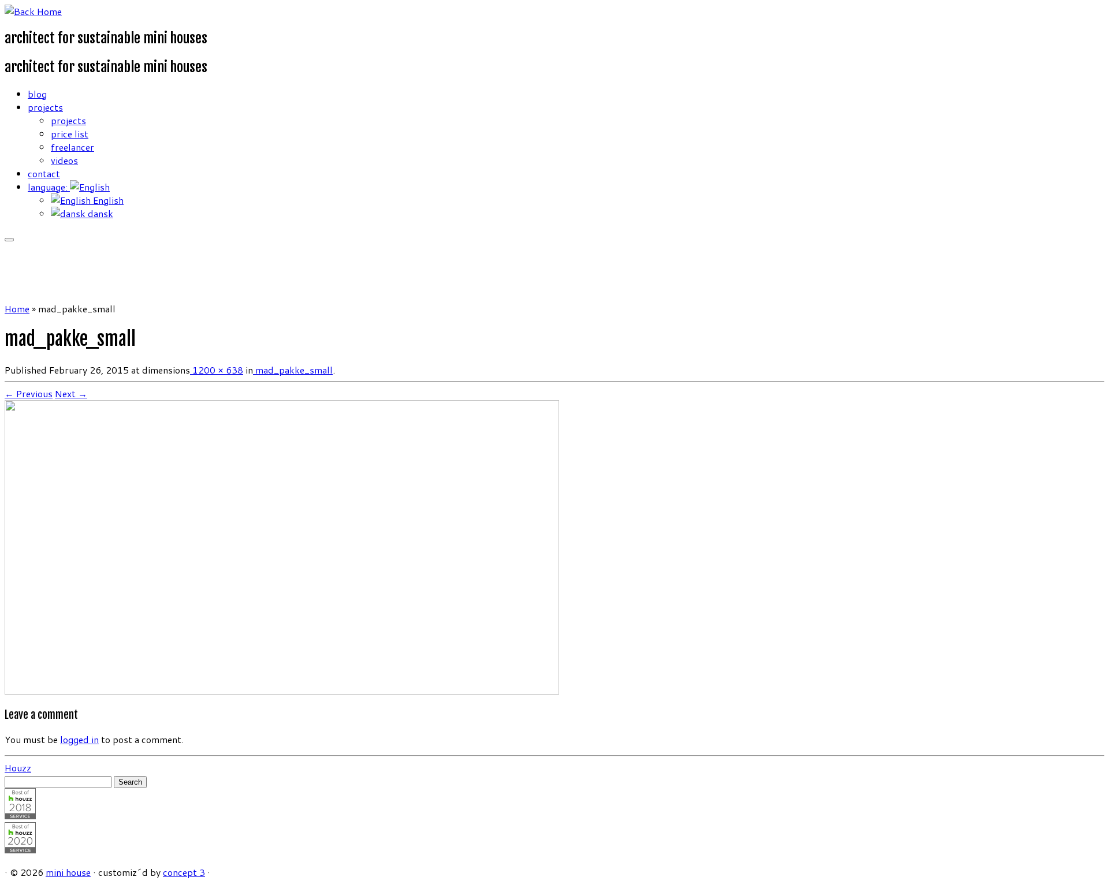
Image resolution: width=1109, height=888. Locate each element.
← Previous (29, 393)
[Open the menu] (9, 239)
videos (64, 160)
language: (49, 186)
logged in (79, 739)
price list (69, 133)
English (107, 200)
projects (45, 107)
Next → (71, 393)
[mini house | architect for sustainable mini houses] (33, 11)
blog (37, 93)
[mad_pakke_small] (282, 690)
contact (44, 173)
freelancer (72, 147)
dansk (99, 213)
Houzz (18, 767)
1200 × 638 (216, 369)
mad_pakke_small (293, 369)
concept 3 (184, 872)
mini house (68, 872)
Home (17, 308)
